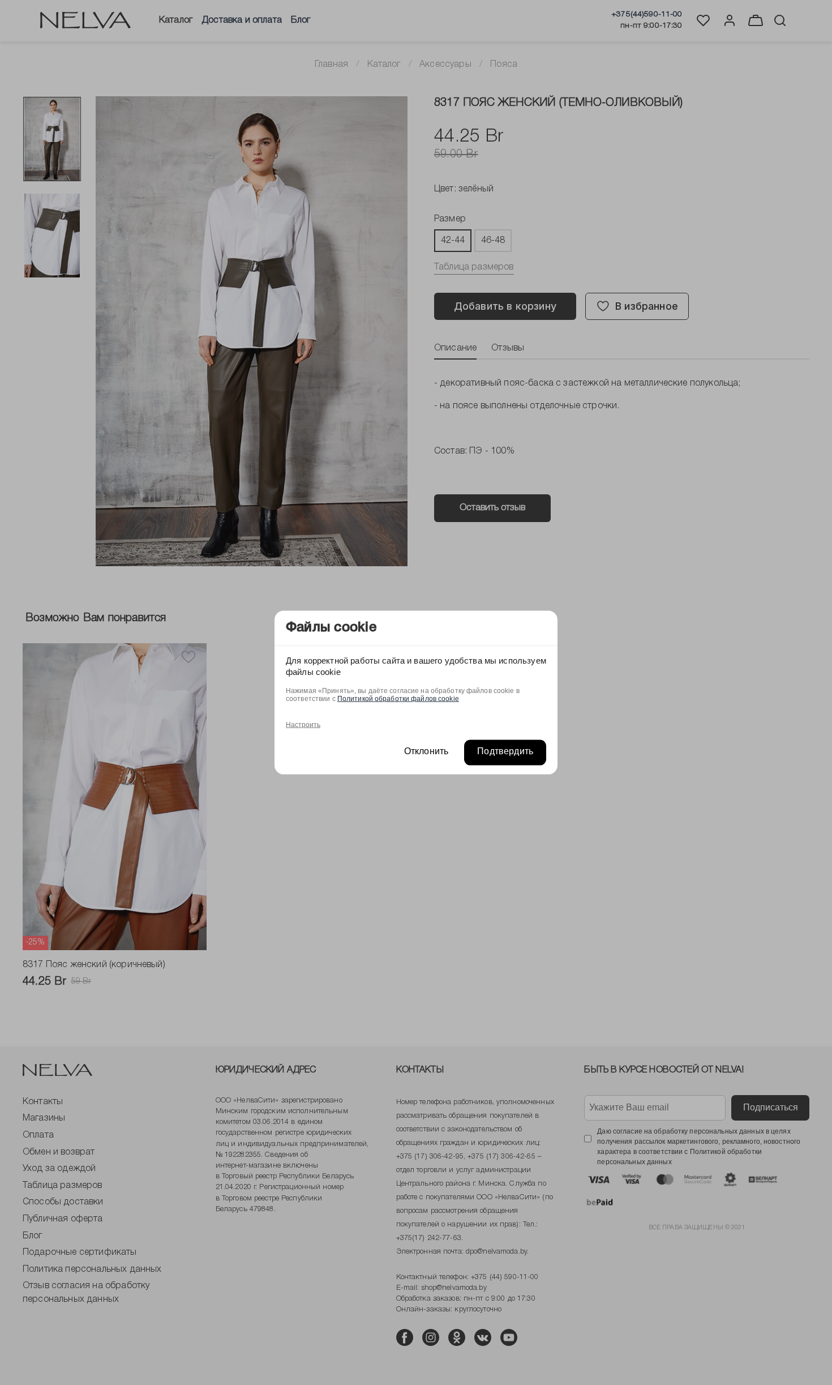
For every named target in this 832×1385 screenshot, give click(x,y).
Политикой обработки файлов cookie (398, 698)
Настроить (303, 724)
